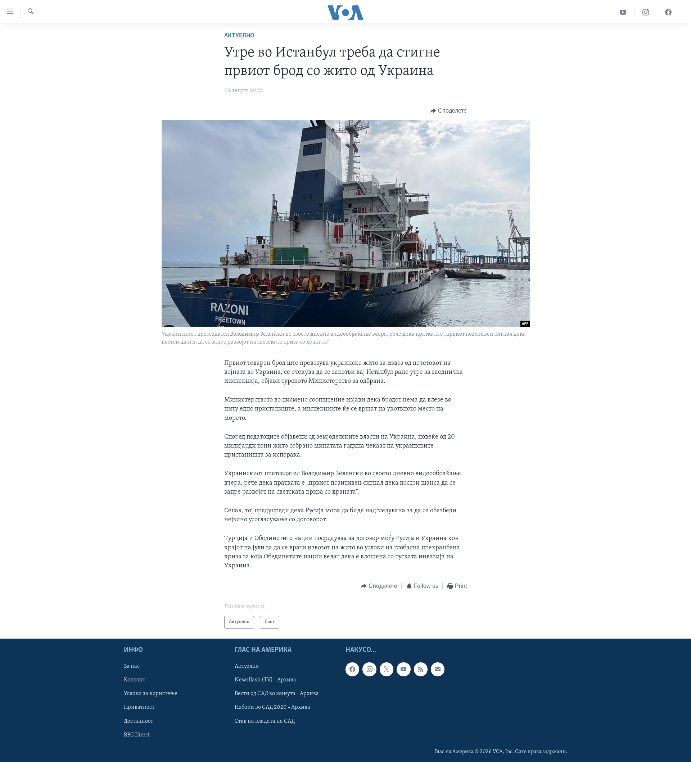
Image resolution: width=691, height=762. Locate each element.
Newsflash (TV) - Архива (265, 680)
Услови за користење (150, 694)
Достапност (138, 721)
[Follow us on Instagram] (369, 669)
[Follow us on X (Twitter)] (386, 669)
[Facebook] (668, 12)
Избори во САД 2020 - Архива (272, 707)
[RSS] (421, 669)
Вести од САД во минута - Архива (277, 694)
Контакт (134, 680)
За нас (132, 666)
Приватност (139, 707)
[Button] (448, 110)
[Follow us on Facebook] (352, 669)
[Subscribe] (437, 669)
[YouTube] (623, 12)
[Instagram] (645, 12)
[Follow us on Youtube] (403, 669)
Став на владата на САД (265, 721)
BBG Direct (137, 735)
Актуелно (239, 36)
